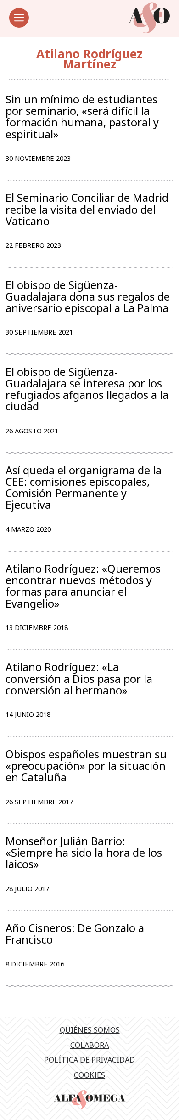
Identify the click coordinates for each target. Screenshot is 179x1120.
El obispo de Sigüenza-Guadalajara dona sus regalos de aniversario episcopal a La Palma (88, 296)
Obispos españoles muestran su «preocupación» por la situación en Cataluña (86, 766)
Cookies (89, 1075)
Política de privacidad (89, 1060)
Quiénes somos (90, 1030)
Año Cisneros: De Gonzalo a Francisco (75, 933)
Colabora (89, 1045)
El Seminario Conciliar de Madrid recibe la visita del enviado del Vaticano (87, 209)
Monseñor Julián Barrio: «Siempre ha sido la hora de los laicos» (84, 853)
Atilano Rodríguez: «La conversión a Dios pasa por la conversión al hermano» (79, 678)
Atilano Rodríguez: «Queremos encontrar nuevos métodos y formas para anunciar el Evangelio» (83, 586)
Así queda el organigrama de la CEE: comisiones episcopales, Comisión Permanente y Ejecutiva (84, 488)
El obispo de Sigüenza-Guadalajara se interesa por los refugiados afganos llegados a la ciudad (87, 389)
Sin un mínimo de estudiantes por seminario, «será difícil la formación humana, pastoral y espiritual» (82, 117)
